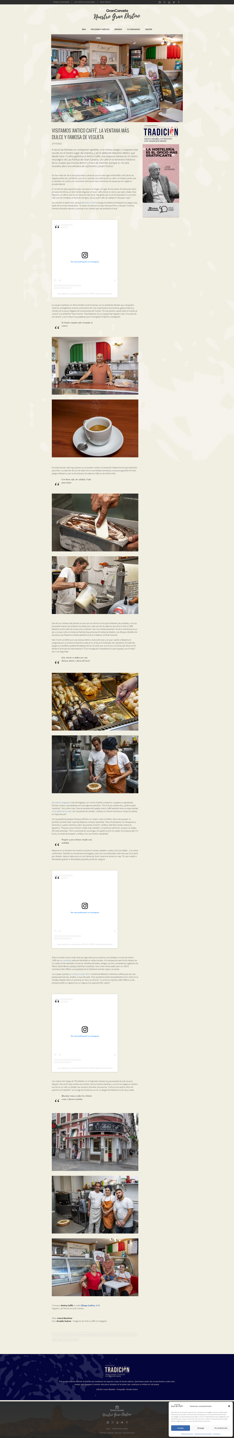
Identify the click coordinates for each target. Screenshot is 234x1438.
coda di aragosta (61, 802)
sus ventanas (65, 960)
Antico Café (89, 202)
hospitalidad (117, 1334)
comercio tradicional (68, 1334)
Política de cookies (187, 1434)
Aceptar (180, 1428)
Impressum (216, 1434)
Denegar (200, 1428)
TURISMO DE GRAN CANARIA (61, 2)
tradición (74, 1339)
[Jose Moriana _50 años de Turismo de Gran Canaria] (161, 180)
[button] (229, 1406)
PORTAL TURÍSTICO (105, 2)
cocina (55, 1334)
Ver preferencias (220, 1428)
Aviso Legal (118, 1433)
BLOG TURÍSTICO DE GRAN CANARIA (84, 2)
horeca (107, 1334)
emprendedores (84, 1334)
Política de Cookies (128, 1433)
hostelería (128, 1334)
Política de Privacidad (107, 1433)
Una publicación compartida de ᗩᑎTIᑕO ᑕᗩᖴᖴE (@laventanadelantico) (84, 294)
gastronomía (97, 1334)
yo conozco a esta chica (79, 974)
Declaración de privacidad (203, 1434)
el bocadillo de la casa (61, 811)
